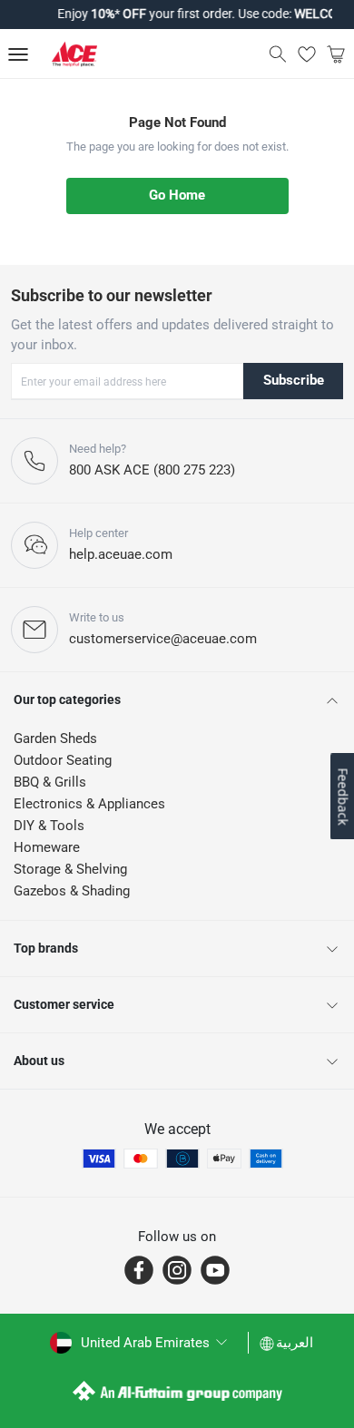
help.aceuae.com (120, 554)
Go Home (177, 195)
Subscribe (293, 380)
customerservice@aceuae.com (163, 639)
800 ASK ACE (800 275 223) (152, 470)
